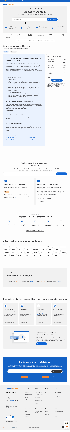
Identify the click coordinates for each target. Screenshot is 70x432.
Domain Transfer (31, 137)
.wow (27, 255)
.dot (62, 247)
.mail (42, 249)
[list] (41, 35)
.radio (55, 255)
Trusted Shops (59, 281)
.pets (27, 252)
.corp (41, 247)
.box (19, 247)
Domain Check (31, 139)
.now (20, 252)
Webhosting (8, 142)
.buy (34, 247)
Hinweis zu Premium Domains (12, 137)
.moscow (6, 252)
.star (5, 255)
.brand (27, 247)
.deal (55, 247)
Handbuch (12, 400)
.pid (41, 252)
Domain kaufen (26, 27)
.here (48, 255)
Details (18, 40)
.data (48, 247)
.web (19, 255)
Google (31, 281)
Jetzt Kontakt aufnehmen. (10, 408)
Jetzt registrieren (24, 40)
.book (5, 247)
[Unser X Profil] (63, 427)
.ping (49, 252)
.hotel (27, 249)
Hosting (52, 40)
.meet (56, 249)
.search (64, 252)
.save (56, 252)
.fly (40, 255)
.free (5, 249)
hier (15, 197)
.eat (34, 255)
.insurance (35, 249)
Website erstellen (32, 142)
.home (13, 249)
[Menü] (68, 422)
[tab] (6, 52)
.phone (35, 252)
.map (49, 249)
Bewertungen (46, 40)
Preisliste (40, 40)
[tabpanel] (24, 100)
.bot (12, 247)
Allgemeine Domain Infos (11, 139)
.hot (19, 249)
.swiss (12, 255)
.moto (13, 252)
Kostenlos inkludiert (32, 40)
